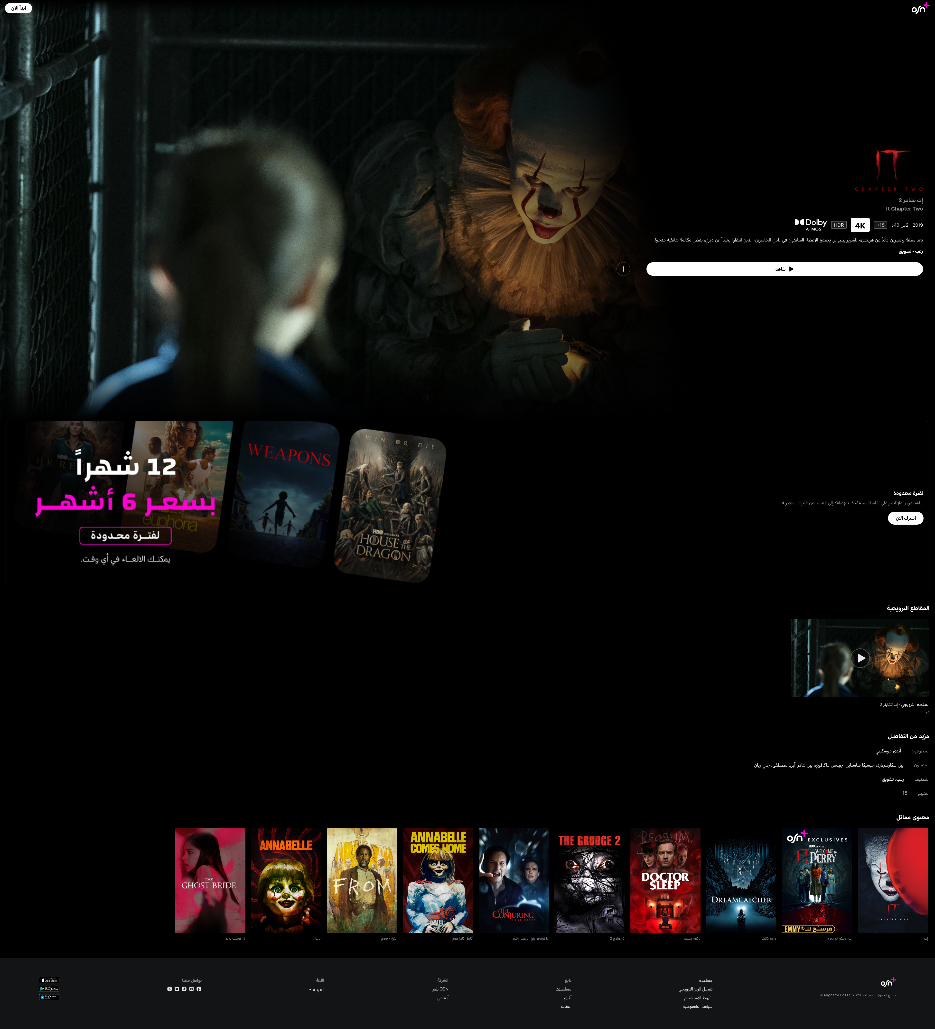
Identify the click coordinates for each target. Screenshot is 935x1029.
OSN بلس (440, 989)
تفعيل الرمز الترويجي (695, 989)
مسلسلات (563, 989)
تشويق (905, 251)
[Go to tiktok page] (184, 990)
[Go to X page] (170, 990)
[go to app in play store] (49, 989)
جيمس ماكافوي (829, 764)
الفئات (566, 1006)
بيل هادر (805, 764)
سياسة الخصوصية (697, 1006)
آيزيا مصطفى (783, 764)
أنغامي (443, 998)
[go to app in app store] (49, 980)
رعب (919, 251)
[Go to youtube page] (177, 990)
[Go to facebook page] (199, 990)
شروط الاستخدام (698, 998)
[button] (18, 8)
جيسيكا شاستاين (860, 764)
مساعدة (705, 980)
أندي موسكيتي (888, 750)
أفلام (567, 998)
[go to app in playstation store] (49, 997)
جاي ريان (762, 764)
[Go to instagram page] (191, 990)
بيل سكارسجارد (890, 764)
